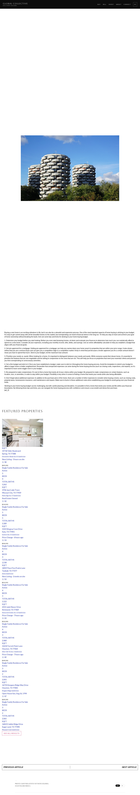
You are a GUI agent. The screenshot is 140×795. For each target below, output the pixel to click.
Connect (127, 4)
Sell (104, 4)
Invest (111, 4)
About (118, 4)
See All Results (11, 733)
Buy (99, 4)
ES (135, 4)
